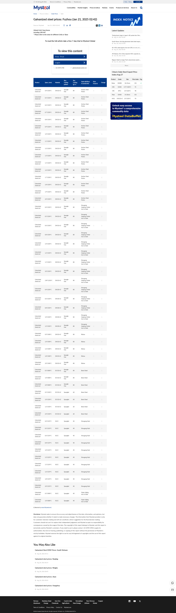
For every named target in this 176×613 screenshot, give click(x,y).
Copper (100, 601)
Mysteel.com (77, 2)
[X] (97, 26)
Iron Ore (57, 601)
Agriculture (65, 603)
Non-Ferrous (90, 601)
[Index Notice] (126, 20)
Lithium (86, 603)
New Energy (77, 603)
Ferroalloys (79, 601)
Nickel (95, 603)
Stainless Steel (46, 601)
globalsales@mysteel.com (80, 68)
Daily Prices (54, 14)
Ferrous (35, 601)
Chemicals (55, 603)
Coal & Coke (68, 601)
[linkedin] (99, 26)
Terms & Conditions (55, 2)
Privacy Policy (68, 2)
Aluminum (36, 603)
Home (35, 14)
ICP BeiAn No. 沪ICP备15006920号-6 (67, 611)
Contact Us (59, 607)
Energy (46, 603)
